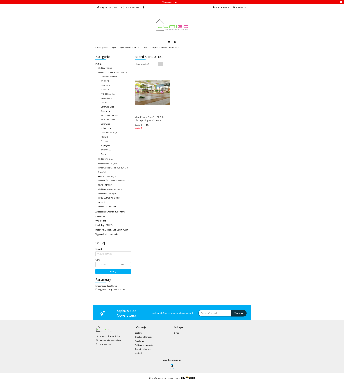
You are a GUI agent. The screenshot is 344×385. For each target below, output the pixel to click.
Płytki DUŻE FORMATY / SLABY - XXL (114, 180)
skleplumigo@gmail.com (111, 340)
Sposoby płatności (143, 349)
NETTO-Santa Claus (109, 115)
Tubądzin (105, 128)
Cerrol (103, 154)
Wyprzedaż (100, 220)
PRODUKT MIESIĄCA (107, 176)
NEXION (104, 137)
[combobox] (149, 64)
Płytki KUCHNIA (105, 159)
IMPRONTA (106, 149)
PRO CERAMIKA (107, 94)
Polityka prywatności (144, 345)
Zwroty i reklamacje (143, 337)
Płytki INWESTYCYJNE (107, 163)
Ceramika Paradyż (109, 132)
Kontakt (138, 353)
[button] (240, 7)
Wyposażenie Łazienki (106, 234)
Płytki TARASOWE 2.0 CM (109, 198)
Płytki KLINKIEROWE (107, 206)
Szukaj (113, 271)
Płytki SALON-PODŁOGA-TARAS (112, 72)
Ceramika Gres (107, 107)
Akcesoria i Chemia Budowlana (110, 211)
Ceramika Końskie (109, 76)
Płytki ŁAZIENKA (105, 68)
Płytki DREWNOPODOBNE (109, 189)
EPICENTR (105, 81)
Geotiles (105, 85)
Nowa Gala (106, 98)
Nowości (102, 172)
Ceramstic (105, 124)
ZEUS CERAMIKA (108, 119)
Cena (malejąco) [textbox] (142, 64)
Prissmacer (106, 141)
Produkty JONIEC (103, 225)
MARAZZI (105, 89)
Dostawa (138, 333)
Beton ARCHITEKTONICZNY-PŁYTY (112, 229)
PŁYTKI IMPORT (105, 185)
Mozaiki (101, 202)
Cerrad (104, 102)
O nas (176, 333)
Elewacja (99, 216)
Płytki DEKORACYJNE (107, 193)
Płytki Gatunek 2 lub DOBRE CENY (113, 167)
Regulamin (139, 341)
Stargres (105, 111)
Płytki (98, 63)
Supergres (105, 145)
